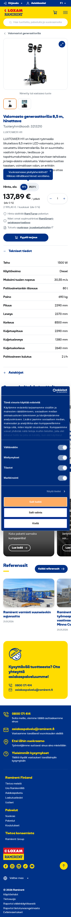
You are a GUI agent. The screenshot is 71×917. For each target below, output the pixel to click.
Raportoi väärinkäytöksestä (19, 904)
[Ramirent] (13, 12)
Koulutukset (12, 825)
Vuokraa (10, 816)
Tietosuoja (9, 899)
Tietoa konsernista (19, 833)
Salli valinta (35, 512)
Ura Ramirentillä (14, 788)
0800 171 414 (23, 685)
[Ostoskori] (55, 12)
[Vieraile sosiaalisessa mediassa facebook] (5, 866)
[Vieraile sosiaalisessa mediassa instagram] (12, 866)
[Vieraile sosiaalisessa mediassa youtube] (32, 866)
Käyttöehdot (10, 894)
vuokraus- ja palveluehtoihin (34, 227)
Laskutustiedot (14, 798)
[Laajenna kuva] (62, 44)
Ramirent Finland (18, 777)
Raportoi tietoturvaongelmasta (21, 908)
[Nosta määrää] (64, 198)
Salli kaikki (35, 501)
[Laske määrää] (50, 198)
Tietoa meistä (13, 783)
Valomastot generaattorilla (24, 33)
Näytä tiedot (54, 491)
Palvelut (11, 810)
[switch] (62, 457)
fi (61, 3)
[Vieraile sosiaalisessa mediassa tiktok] (25, 866)
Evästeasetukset (13, 912)
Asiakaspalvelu (14, 793)
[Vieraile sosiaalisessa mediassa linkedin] (19, 866)
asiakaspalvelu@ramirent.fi (34, 690)
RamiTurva (30, 214)
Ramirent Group (14, 839)
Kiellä (35, 523)
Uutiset (9, 802)
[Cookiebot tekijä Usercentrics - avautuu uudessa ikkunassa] (52, 391)
